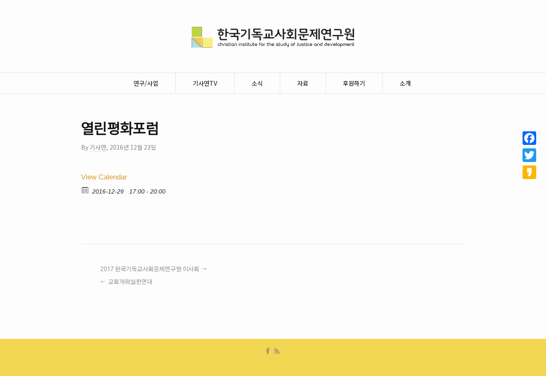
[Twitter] (529, 155)
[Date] (85, 189)
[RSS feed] (277, 351)
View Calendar (104, 177)
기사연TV (205, 83)
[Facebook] (268, 351)
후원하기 (354, 83)
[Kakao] (529, 172)
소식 (257, 83)
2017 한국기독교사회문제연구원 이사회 (149, 269)
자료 (302, 83)
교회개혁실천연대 (130, 282)
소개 (405, 83)
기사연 (98, 147)
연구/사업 (146, 83)
